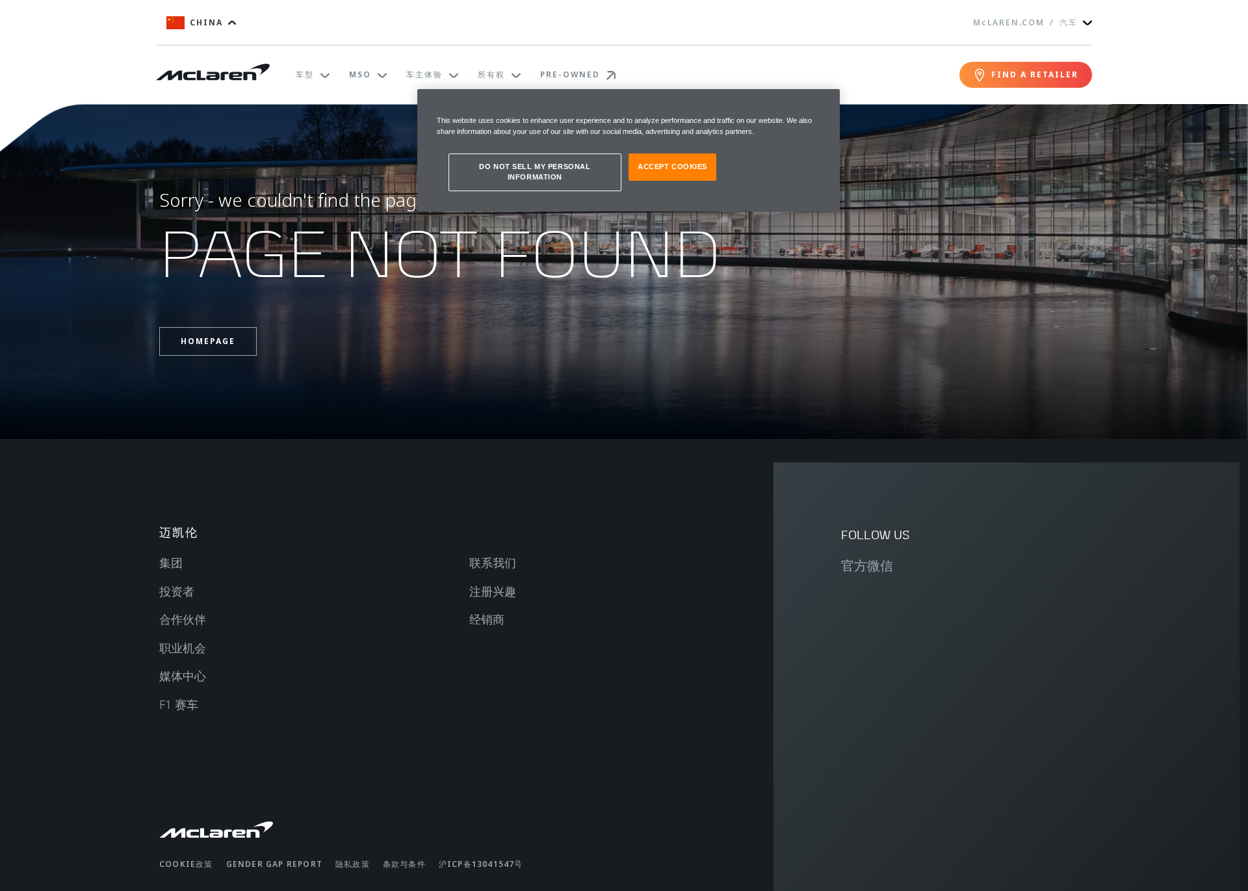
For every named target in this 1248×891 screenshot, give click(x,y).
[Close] (821, 104)
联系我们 (492, 562)
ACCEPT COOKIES (672, 166)
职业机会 (182, 648)
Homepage (208, 341)
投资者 (176, 591)
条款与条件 (404, 864)
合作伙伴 (182, 619)
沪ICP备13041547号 (481, 864)
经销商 (486, 619)
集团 (171, 562)
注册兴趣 (492, 591)
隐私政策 (352, 864)
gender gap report (274, 864)
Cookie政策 (186, 864)
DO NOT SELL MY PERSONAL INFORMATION (534, 172)
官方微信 (867, 565)
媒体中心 (182, 676)
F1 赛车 (178, 704)
